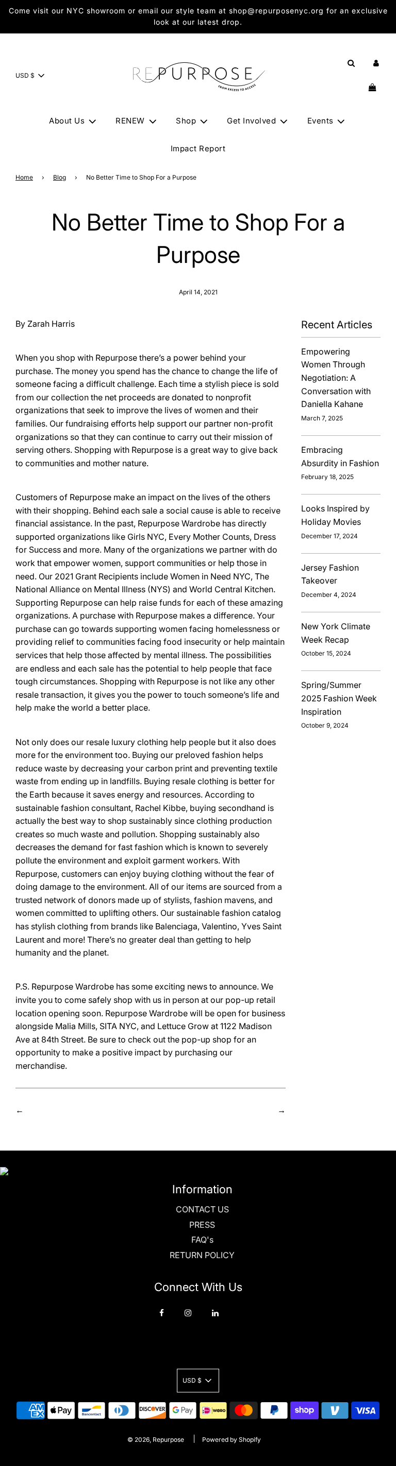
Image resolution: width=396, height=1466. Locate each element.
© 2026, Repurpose (155, 1439)
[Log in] (376, 63)
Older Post (46, 1110)
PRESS (202, 1225)
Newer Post (253, 1110)
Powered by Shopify (231, 1439)
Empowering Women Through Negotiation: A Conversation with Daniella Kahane (336, 377)
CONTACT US (202, 1209)
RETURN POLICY (202, 1255)
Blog (59, 177)
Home (24, 177)
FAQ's (202, 1239)
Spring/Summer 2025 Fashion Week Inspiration (339, 698)
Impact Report (198, 148)
